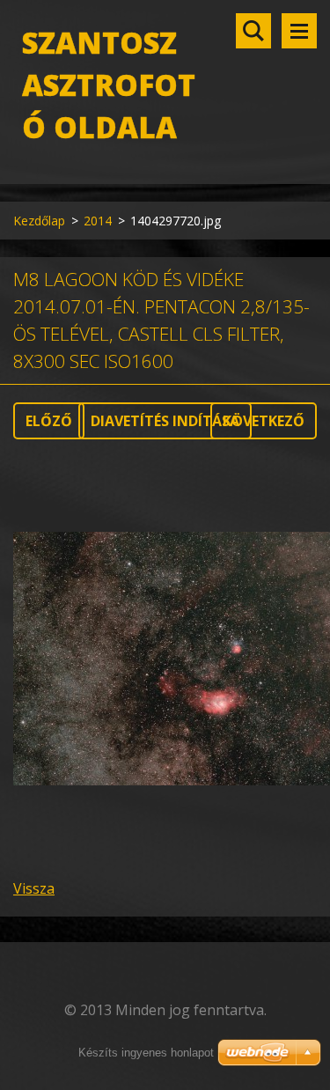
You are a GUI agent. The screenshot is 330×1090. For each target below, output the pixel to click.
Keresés (253, 30)
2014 (98, 220)
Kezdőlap (39, 220)
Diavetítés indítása (165, 421)
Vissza (34, 888)
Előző (49, 421)
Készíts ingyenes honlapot (146, 1052)
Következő (263, 421)
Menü (299, 30)
